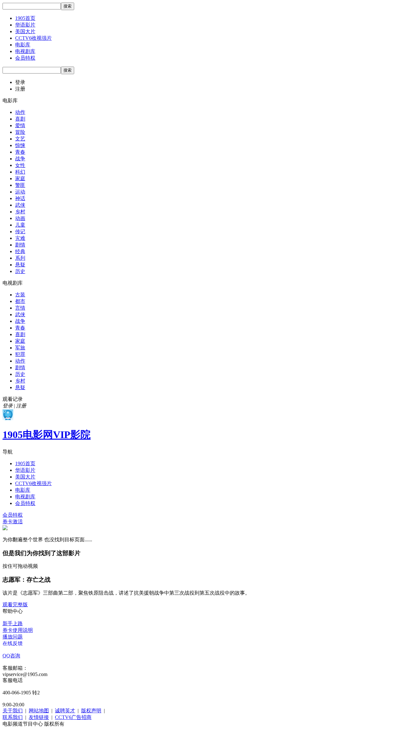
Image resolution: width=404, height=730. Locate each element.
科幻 (20, 172)
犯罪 (20, 354)
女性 (20, 165)
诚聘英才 (65, 710)
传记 (20, 231)
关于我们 (13, 710)
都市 (20, 301)
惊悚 (20, 145)
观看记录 (13, 399)
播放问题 (13, 636)
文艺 (20, 138)
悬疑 (20, 264)
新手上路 (13, 623)
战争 (20, 158)
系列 (20, 258)
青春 (20, 152)
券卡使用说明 (18, 630)
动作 (20, 112)
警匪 (20, 185)
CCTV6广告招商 (73, 717)
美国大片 (25, 31)
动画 (20, 218)
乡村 (20, 211)
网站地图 (39, 710)
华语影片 (25, 24)
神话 (20, 198)
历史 (20, 271)
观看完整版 (15, 604)
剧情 (20, 244)
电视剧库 (25, 51)
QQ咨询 (11, 655)
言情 (20, 308)
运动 (20, 191)
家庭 (20, 178)
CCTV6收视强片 (33, 38)
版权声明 (91, 710)
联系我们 (13, 717)
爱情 (20, 125)
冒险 (20, 132)
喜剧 (20, 119)
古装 (20, 294)
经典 (20, 251)
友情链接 (39, 717)
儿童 (20, 225)
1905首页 (25, 18)
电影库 (22, 44)
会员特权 (25, 58)
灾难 (20, 238)
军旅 (20, 347)
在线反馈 (13, 643)
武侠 (20, 205)
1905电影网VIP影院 (47, 434)
